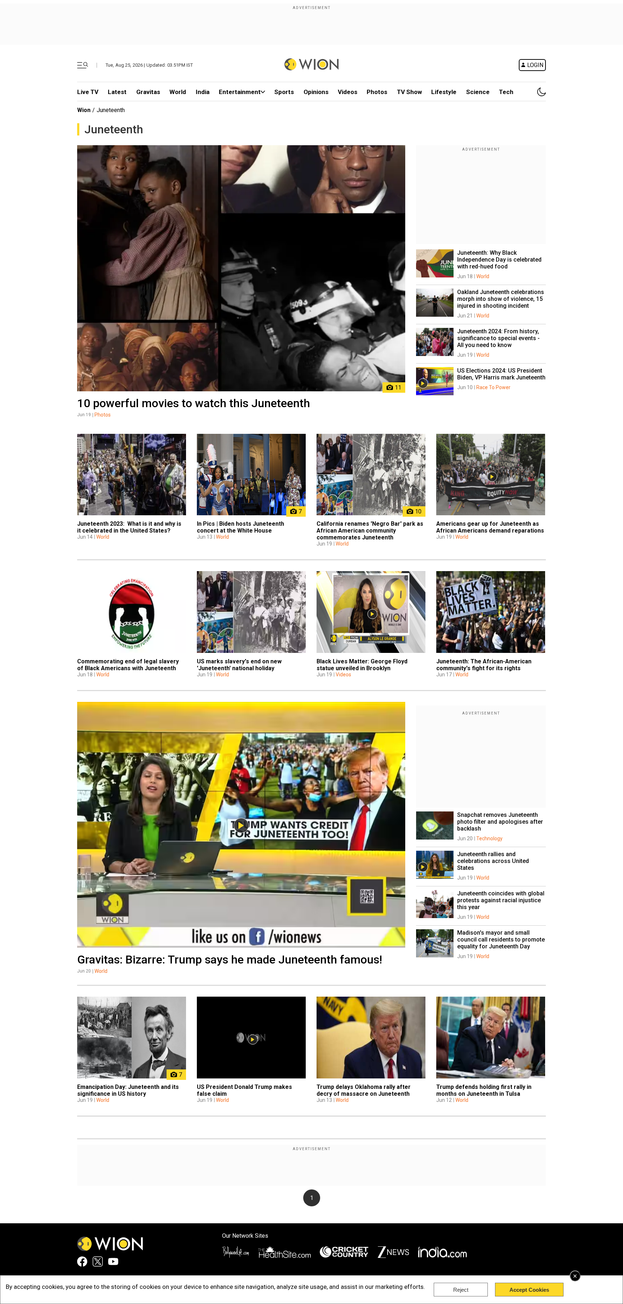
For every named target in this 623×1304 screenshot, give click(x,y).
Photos (377, 91)
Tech (506, 91)
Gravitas (148, 91)
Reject (460, 1290)
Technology (489, 838)
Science (478, 91)
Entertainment (240, 91)
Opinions (316, 91)
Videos (343, 674)
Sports (284, 91)
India (202, 91)
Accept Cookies (529, 1290)
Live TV (87, 91)
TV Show (409, 91)
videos (347, 91)
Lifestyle (443, 91)
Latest (117, 91)
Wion (83, 110)
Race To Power (493, 387)
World (177, 91)
